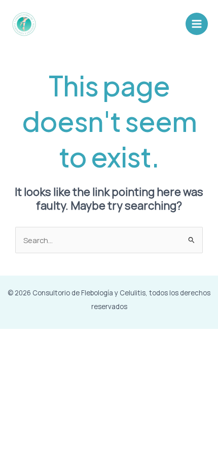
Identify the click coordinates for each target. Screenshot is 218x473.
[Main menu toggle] (197, 24)
